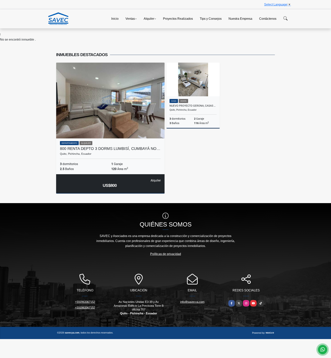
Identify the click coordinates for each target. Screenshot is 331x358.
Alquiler (149, 18)
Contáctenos (267, 18)
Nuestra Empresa (240, 18)
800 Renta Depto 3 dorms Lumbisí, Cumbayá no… (110, 148)
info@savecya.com (192, 301)
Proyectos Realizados (178, 18)
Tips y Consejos (211, 18)
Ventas (130, 18)
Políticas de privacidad (165, 254)
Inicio (115, 18)
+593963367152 (85, 301)
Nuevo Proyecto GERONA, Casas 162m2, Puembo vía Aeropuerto (193, 105)
